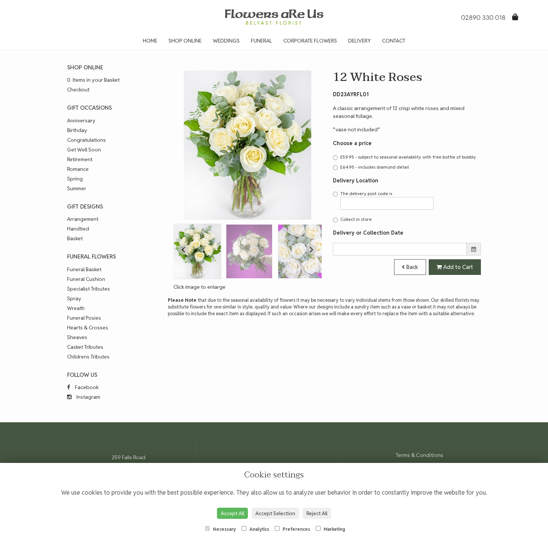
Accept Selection (275, 513)
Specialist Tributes (88, 288)
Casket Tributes (85, 347)
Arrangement (82, 219)
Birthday (77, 130)
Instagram (87, 397)
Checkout (78, 89)
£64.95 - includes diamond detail (374, 167)
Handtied (78, 228)
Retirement (79, 159)
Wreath (76, 308)
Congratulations (86, 140)
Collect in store (356, 219)
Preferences (295, 529)
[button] (197, 251)
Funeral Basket (84, 269)
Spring (75, 178)
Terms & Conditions (419, 455)
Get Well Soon (84, 149)
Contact (393, 40)
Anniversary (81, 120)
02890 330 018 (484, 17)
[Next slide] (311, 249)
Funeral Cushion (86, 279)
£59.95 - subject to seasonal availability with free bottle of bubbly (408, 157)
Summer (76, 188)
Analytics (258, 529)
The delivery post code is (366, 193)
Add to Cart (457, 266)
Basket (75, 238)
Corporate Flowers (310, 40)
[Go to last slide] (184, 249)
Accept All (232, 513)
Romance (78, 169)
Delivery (359, 40)
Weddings (226, 40)
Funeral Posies (84, 317)
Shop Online (185, 40)
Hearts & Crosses (87, 327)
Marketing (333, 529)
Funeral (261, 40)
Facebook (86, 387)
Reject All (316, 513)
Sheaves (77, 337)
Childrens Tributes (88, 356)
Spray (74, 298)
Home (150, 40)
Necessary (224, 529)
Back (411, 266)
